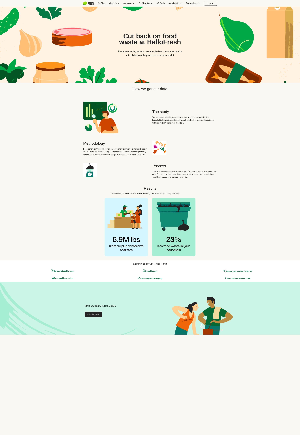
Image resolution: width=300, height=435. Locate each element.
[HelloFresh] (88, 3)
